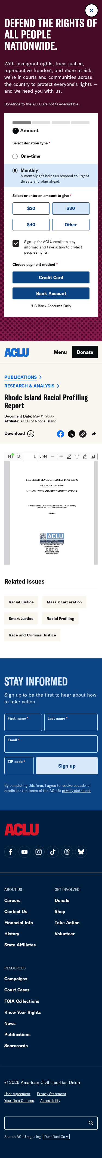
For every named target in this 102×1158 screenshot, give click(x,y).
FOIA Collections (21, 1001)
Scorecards (16, 1045)
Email (12, 740)
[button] (82, 434)
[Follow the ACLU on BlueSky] (81, 852)
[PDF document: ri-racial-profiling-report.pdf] (51, 508)
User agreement (17, 1094)
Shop (60, 911)
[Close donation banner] (91, 10)
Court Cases (16, 989)
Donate (85, 352)
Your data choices (19, 1100)
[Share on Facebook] (60, 436)
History (11, 933)
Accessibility (50, 1100)
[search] (91, 1123)
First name (17, 718)
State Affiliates (20, 944)
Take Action (67, 922)
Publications (20, 377)
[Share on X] (71, 436)
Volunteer (65, 933)
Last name (56, 718)
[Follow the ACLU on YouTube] (24, 852)
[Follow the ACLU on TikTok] (53, 852)
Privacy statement (51, 1094)
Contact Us (15, 911)
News (10, 1023)
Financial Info (18, 922)
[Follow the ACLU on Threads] (67, 852)
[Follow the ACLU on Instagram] (39, 852)
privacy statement (76, 790)
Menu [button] (60, 352)
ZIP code (15, 761)
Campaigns (15, 978)
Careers (12, 900)
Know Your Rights (22, 1012)
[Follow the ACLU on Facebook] (10, 852)
